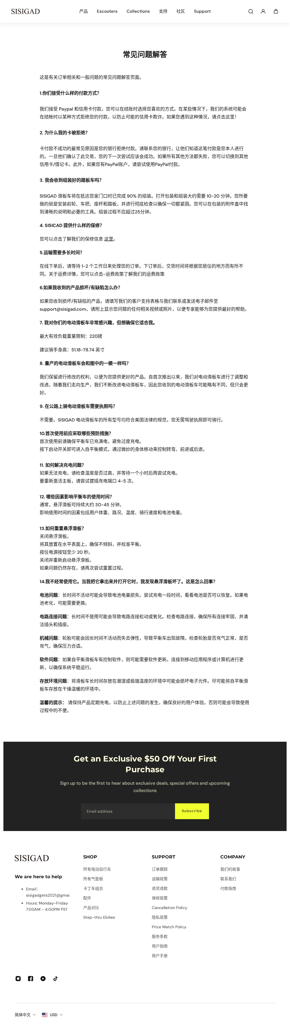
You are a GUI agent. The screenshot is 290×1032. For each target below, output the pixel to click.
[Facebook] (30, 978)
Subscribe (192, 811)
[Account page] (263, 11)
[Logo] (25, 11)
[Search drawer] (250, 11)
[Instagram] (18, 978)
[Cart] (276, 11)
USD (53, 1014)
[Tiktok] (55, 978)
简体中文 (23, 1014)
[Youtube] (43, 978)
